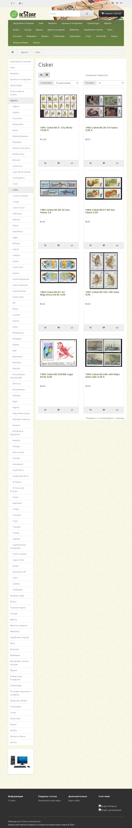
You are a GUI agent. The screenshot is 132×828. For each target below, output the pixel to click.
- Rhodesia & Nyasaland (16, 433)
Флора (13, 730)
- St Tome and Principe (17, 490)
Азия (41, 23)
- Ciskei (14, 189)
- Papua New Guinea (20, 413)
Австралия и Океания (23, 23)
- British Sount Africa (20, 148)
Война (16, 29)
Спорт (88, 36)
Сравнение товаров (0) (96, 75)
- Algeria (14, 106)
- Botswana (16, 142)
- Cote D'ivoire (17, 207)
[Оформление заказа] (121, 3)
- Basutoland (16, 124)
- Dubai (14, 225)
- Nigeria (14, 407)
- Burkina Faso (17, 154)
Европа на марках (56, 29)
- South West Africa (19, 476)
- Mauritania (16, 356)
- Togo (14, 521)
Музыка (44, 36)
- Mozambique (17, 389)
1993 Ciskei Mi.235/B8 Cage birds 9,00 (56, 376)
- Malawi (14, 344)
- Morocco (15, 383)
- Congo (14, 201)
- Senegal (15, 446)
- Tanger (14, 509)
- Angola (14, 112)
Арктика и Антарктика (71, 23)
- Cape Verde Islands (20, 172)
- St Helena (15, 482)
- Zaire (14, 577)
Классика (17, 36)
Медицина (32, 36)
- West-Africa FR (18, 572)
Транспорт (101, 36)
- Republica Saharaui (20, 419)
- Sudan (14, 497)
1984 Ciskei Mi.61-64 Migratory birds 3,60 (52, 293)
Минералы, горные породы (19, 663)
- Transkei (15, 527)
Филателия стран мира (49, 800)
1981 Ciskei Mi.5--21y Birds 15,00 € (56, 129)
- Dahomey (16, 213)
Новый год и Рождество (16, 678)
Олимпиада (59, 36)
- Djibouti (15, 219)
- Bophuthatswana (19, 136)
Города (27, 29)
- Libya (14, 326)
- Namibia (15, 395)
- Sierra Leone (17, 452)
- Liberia (14, 320)
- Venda (14, 566)
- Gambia (15, 255)
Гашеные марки (18, 607)
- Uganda (15, 539)
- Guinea (14, 273)
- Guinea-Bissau (18, 291)
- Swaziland (16, 503)
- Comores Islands (19, 195)
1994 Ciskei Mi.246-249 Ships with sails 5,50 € (102, 376)
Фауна (114, 36)
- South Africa (17, 470)
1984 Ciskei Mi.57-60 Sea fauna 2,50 (100, 211)
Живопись (74, 29)
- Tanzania (15, 515)
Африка (107, 23)
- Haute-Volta (17, 297)
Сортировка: (46, 82)
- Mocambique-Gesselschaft (17, 376)
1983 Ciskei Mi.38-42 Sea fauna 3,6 (55, 211)
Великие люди (17, 595)
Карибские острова (93, 29)
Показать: (89, 82)
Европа (39, 29)
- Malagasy (15, 338)
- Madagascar (17, 332)
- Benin (14, 130)
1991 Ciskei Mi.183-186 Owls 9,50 (102, 293)
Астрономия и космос (17, 93)
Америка (52, 23)
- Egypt (14, 237)
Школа (36, 42)
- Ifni (12, 303)
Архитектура (93, 23)
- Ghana (14, 261)
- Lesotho (15, 314)
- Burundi (15, 160)
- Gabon (14, 249)
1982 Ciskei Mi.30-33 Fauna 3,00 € (101, 129)
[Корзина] (117, 3)
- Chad (14, 183)
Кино (110, 29)
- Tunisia (14, 533)
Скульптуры (74, 36)
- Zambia (15, 583)
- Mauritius (15, 362)
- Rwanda (15, 440)
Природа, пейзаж (18, 700)
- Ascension (16, 118)
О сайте (11, 800)
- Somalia (15, 458)
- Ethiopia (15, 243)
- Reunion (15, 425)
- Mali (13, 350)
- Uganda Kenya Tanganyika (18, 546)
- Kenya (14, 309)
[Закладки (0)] (113, 3)
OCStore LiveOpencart (30, 821)
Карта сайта (74, 800)
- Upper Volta (17, 560)
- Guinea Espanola (19, 285)
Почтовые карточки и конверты (20, 693)
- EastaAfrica (16, 231)
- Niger (14, 401)
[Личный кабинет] (107, 3)
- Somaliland (16, 464)
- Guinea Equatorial (19, 279)
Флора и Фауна (20, 42)
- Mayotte (15, 368)
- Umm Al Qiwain (18, 554)
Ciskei (37, 52)
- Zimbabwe (16, 589)
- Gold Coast (16, 267)
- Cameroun (16, 166)
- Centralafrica (17, 178)
